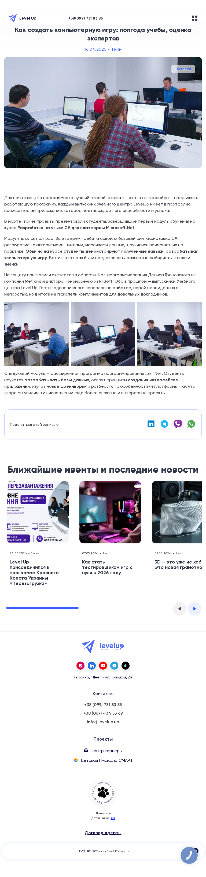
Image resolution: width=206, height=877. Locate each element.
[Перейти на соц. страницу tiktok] (126, 666)
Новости (183, 69)
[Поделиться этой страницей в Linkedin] (151, 427)
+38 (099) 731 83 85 (103, 704)
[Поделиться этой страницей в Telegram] (164, 427)
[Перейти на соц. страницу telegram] (114, 666)
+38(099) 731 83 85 (85, 18)
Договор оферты (103, 832)
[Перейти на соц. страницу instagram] (80, 666)
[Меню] (194, 18)
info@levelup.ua (103, 721)
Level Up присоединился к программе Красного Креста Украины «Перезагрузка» (34, 572)
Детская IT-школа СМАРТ (106, 760)
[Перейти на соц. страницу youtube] (103, 666)
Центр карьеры (106, 750)
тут (113, 818)
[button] (179, 608)
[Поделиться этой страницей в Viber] (177, 427)
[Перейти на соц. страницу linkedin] (92, 666)
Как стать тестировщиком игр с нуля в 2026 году (107, 567)
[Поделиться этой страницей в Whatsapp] (191, 427)
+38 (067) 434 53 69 (103, 713)
